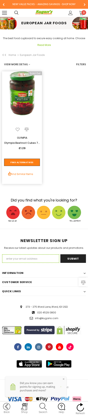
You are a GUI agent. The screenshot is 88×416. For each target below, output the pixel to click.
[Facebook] (17, 347)
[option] (44, 4)
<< (4, 55)
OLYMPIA (22, 137)
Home (12, 55)
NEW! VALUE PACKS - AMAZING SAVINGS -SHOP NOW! (44, 4)
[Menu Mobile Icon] (4, 12)
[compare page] (83, 282)
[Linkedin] (28, 347)
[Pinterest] (49, 347)
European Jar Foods (32, 55)
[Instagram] (38, 347)
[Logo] (44, 12)
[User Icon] (70, 13)
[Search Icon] (20, 13)
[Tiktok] (70, 347)
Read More (44, 45)
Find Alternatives (22, 162)
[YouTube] (59, 347)
